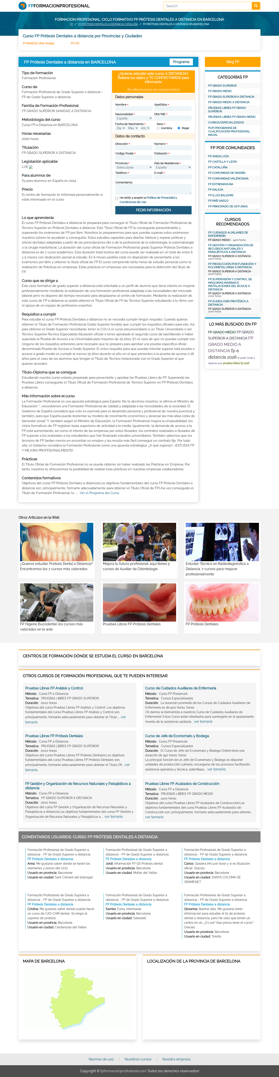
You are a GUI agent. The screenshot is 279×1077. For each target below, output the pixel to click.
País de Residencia (166, 163)
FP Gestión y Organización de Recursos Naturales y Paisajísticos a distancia (230, 249)
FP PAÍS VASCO (218, 200)
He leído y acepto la (148, 200)
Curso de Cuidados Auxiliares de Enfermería (180, 688)
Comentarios (123, 182)
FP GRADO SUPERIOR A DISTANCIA (231, 96)
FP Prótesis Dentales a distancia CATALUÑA (108, 24)
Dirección (121, 143)
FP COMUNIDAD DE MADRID (226, 172)
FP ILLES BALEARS (220, 195)
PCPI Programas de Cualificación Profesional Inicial (229, 131)
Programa (181, 62)
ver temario (203, 721)
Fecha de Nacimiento (129, 124)
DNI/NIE (159, 114)
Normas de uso (101, 1059)
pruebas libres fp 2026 (236, 363)
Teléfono (121, 172)
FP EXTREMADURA (220, 184)
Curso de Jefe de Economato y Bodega (177, 736)
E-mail (158, 172)
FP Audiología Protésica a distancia (228, 303)
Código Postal (124, 153)
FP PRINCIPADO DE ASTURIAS (228, 206)
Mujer (185, 128)
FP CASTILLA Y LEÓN (222, 161)
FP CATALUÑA (218, 167)
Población (161, 153)
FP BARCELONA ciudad (38, 43)
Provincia (121, 163)
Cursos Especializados (226, 122)
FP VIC (75, 43)
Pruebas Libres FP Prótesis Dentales (54, 736)
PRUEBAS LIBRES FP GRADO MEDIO (232, 116)
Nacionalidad (124, 114)
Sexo (160, 124)
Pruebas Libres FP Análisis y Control (54, 688)
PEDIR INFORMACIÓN (153, 210)
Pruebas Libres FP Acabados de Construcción (182, 784)
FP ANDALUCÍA (218, 156)
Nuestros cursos (138, 1059)
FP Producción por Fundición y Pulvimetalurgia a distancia (232, 265)
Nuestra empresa (176, 1059)
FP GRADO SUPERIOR (222, 85)
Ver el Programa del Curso (99, 493)
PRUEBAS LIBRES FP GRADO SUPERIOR (227, 109)
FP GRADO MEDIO (220, 91)
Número (159, 143)
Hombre (166, 128)
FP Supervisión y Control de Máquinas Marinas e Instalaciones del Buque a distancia (230, 284)
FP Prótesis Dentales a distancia (50, 859)
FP (71, 24)
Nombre (120, 104)
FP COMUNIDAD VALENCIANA (228, 178)
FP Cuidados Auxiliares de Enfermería (228, 234)
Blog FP (232, 62)
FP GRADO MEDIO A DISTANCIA (229, 102)
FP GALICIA (215, 189)
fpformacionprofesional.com (123, 1071)
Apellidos (160, 104)
